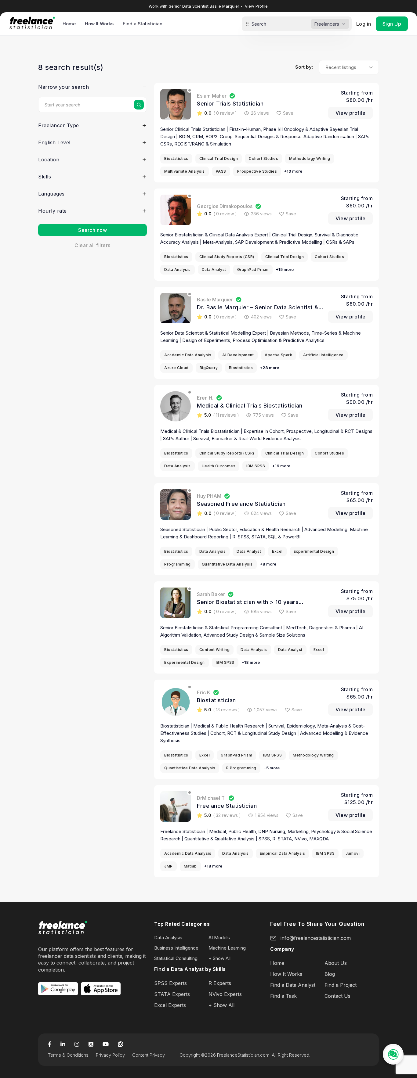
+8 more (268, 564)
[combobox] (349, 67)
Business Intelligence (176, 948)
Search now (92, 230)
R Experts (220, 983)
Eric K (203, 692)
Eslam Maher (212, 96)
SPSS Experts (170, 983)
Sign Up (392, 24)
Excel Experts (170, 1005)
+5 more (271, 767)
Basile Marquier (215, 299)
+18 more (250, 662)
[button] (92, 88)
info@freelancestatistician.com (316, 938)
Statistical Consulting (176, 958)
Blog (330, 974)
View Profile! (257, 6)
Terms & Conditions (68, 1055)
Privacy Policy (110, 1055)
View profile (350, 113)
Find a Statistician (142, 24)
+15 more (285, 269)
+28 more (269, 367)
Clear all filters (92, 245)
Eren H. (205, 398)
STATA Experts (172, 994)
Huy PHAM (209, 496)
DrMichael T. (211, 798)
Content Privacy (148, 1055)
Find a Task (283, 996)
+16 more (281, 465)
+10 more (293, 171)
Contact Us (337, 996)
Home (69, 24)
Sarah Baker (211, 594)
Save (288, 113)
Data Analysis (168, 937)
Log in (363, 24)
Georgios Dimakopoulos (224, 206)
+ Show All (219, 958)
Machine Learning (227, 948)
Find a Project (341, 985)
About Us (336, 963)
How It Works (99, 24)
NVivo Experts (225, 994)
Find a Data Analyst (292, 985)
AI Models (219, 937)
